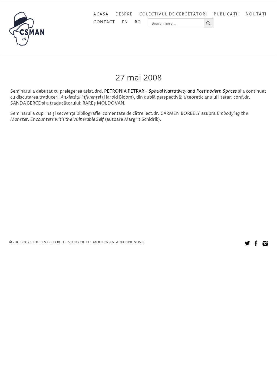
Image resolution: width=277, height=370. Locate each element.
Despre (124, 14)
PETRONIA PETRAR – (126, 91)
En (125, 22)
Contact (104, 22)
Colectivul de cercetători (173, 14)
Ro (138, 22)
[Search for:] (176, 23)
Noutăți (256, 14)
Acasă (101, 14)
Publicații (226, 14)
